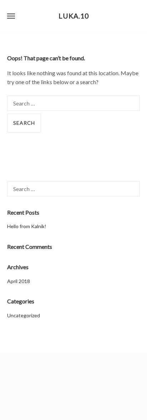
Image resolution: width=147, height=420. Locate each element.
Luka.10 (74, 16)
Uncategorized (23, 315)
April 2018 (18, 281)
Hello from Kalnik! (26, 226)
